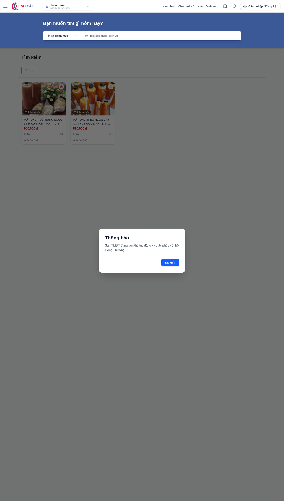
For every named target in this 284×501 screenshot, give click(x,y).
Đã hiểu (170, 262)
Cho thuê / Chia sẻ (190, 6)
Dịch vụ (211, 6)
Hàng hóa (168, 6)
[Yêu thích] (225, 6)
